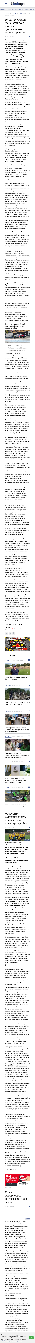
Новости (14, 13)
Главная (7, 13)
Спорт (20, 13)
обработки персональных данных (11, 1341)
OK (31, 1338)
